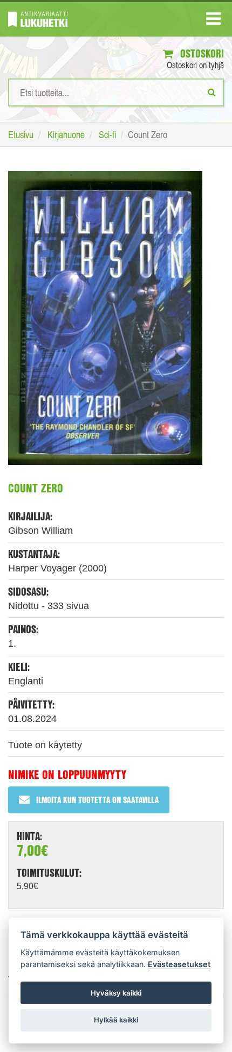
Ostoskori (201, 53)
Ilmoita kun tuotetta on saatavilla (97, 799)
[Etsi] (212, 92)
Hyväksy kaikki (116, 993)
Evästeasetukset (179, 964)
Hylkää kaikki (116, 1019)
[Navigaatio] (213, 21)
